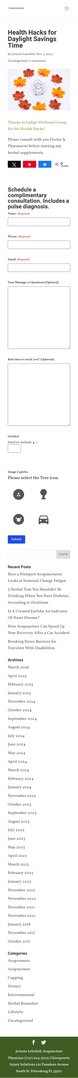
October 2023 (19, 804)
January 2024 (19, 787)
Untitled (13, 436)
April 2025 (17, 676)
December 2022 (21, 890)
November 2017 (21, 933)
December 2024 (22, 701)
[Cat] (18, 519)
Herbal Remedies (23, 1003)
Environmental (21, 995)
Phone (19, 237)
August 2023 (18, 821)
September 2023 (22, 813)
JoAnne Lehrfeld (23, 54)
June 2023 (16, 838)
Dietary (14, 986)
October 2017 (19, 941)
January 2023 (19, 881)
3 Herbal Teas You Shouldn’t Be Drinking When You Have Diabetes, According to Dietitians (38, 596)
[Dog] (18, 494)
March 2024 (18, 770)
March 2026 (18, 667)
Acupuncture (19, 969)
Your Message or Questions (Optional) (33, 282)
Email (19, 259)
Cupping (15, 978)
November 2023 (22, 796)
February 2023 (20, 873)
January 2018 (19, 924)
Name (19, 214)
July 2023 (16, 830)
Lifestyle (15, 1012)
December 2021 (21, 907)
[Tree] (43, 494)
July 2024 (16, 736)
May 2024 (16, 753)
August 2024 (19, 727)
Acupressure (19, 961)
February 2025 (20, 684)
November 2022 (22, 898)
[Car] (43, 519)
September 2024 (22, 719)
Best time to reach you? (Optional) (31, 359)
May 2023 (16, 847)
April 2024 (17, 761)
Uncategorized (17, 61)
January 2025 (19, 693)
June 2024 (17, 744)
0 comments (37, 61)
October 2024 (20, 710)
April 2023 (17, 856)
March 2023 (18, 864)
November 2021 (21, 916)
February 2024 (21, 779)
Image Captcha (18, 472)
